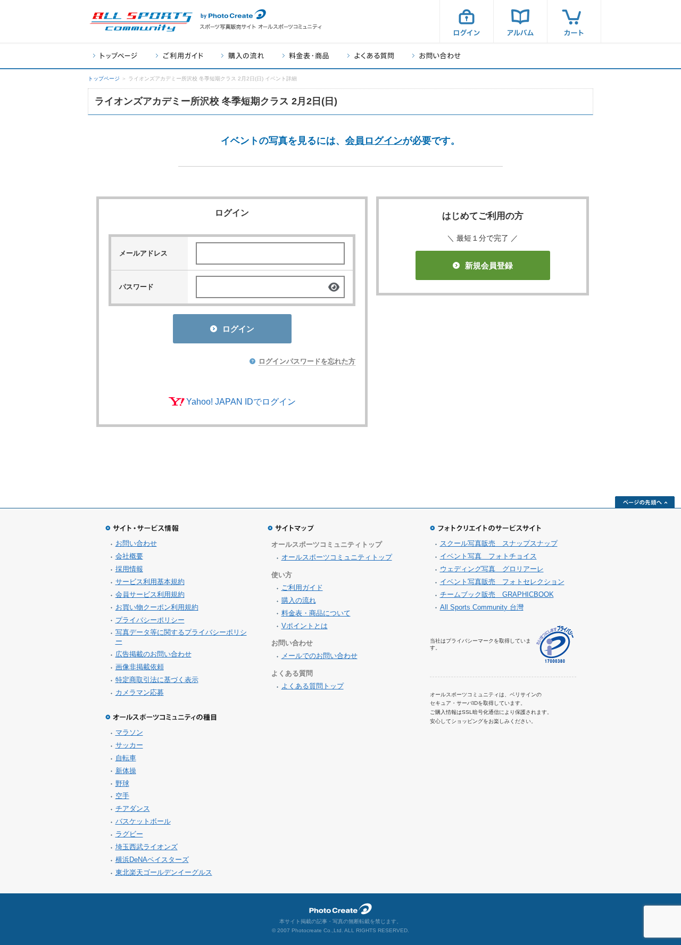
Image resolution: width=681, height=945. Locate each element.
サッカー (129, 745)
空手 (122, 796)
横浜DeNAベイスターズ (152, 860)
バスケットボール (143, 821)
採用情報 (129, 569)
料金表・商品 (305, 56)
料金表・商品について (316, 613)
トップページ (115, 56)
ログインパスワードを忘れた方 (307, 361)
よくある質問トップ (312, 686)
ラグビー (129, 834)
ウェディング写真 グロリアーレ (492, 569)
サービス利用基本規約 (150, 582)
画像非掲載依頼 (139, 667)
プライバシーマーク (555, 644)
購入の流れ (243, 56)
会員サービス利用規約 (150, 594)
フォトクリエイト (340, 909)
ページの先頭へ (645, 502)
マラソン (129, 732)
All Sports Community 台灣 (482, 607)
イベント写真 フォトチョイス (488, 556)
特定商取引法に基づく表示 (156, 680)
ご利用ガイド (179, 56)
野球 (122, 783)
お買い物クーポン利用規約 (156, 607)
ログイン (466, 21)
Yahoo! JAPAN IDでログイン (241, 401)
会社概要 (129, 556)
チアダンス (132, 808)
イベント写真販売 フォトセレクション (502, 582)
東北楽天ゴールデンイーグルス (163, 872)
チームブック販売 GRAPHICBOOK (497, 594)
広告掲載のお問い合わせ (153, 654)
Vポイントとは (304, 626)
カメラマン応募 (139, 692)
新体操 (125, 771)
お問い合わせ (436, 56)
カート (574, 21)
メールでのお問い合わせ (319, 656)
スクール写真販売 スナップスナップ (499, 543)
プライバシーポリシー (150, 620)
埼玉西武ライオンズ (146, 847)
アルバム (520, 21)
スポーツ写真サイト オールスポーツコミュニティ (141, 22)
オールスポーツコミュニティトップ (336, 557)
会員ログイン (374, 140)
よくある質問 (370, 56)
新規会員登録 (489, 265)
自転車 (125, 758)
